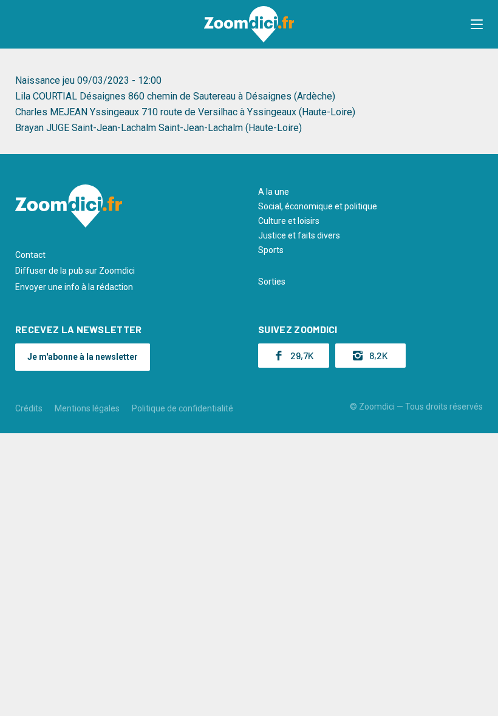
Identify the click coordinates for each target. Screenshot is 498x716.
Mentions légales (87, 408)
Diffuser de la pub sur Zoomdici (75, 270)
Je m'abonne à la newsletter (82, 357)
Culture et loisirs (288, 221)
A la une (273, 192)
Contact (30, 255)
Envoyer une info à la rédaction (74, 287)
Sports (271, 250)
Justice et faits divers (299, 235)
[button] (477, 24)
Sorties (271, 281)
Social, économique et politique (317, 206)
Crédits (29, 408)
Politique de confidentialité (182, 408)
